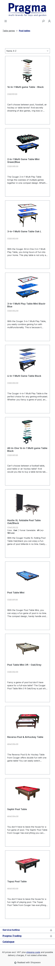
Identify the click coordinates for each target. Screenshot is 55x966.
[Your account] (49, 21)
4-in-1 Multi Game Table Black (24, 376)
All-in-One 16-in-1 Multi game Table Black (27, 449)
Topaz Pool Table (17, 881)
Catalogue (8, 941)
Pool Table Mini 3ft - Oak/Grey (24, 664)
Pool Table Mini (15, 592)
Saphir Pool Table (17, 809)
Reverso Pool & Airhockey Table (25, 737)
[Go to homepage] (27, 9)
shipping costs (33, 952)
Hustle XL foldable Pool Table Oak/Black (24, 521)
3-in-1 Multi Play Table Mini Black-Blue (26, 305)
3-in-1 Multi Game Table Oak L (24, 231)
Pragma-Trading (12, 935)
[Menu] (6, 21)
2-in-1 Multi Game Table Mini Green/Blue (23, 160)
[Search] (43, 21)
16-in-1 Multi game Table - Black (25, 87)
